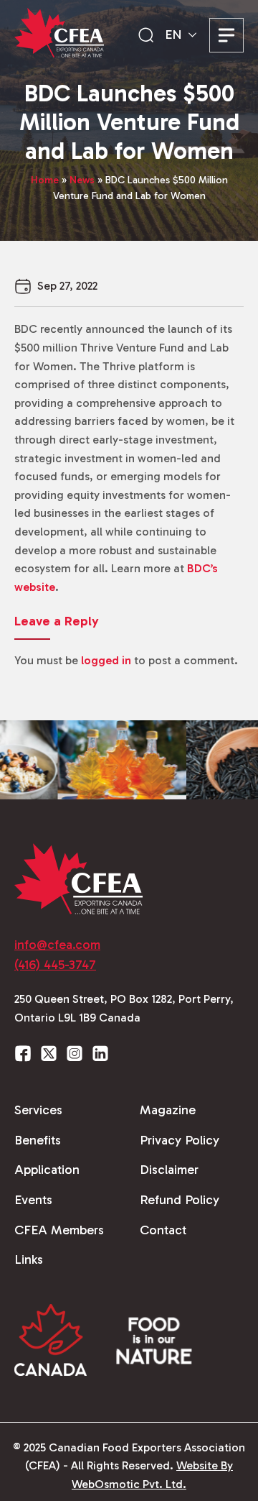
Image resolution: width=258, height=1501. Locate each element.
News (82, 180)
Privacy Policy (179, 1140)
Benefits (37, 1140)
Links (28, 1259)
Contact (163, 1230)
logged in (106, 660)
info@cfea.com (57, 945)
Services (38, 1110)
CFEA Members (59, 1230)
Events (33, 1200)
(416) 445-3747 (55, 965)
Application (47, 1170)
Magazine (168, 1110)
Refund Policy (179, 1200)
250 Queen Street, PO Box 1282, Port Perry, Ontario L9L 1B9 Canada (124, 1008)
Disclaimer (169, 1170)
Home (45, 180)
